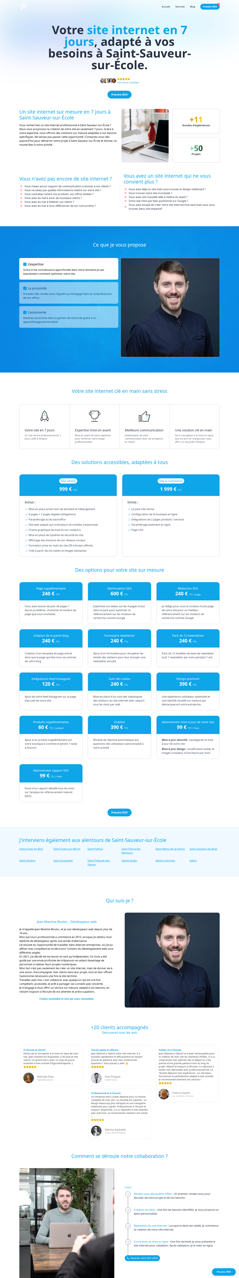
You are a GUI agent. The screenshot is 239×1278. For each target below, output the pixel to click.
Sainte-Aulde (129, 860)
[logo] (23, 7)
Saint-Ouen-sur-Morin (66, 849)
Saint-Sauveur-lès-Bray (203, 849)
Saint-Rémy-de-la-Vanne (170, 849)
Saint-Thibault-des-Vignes (98, 862)
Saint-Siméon (27, 860)
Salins (193, 860)
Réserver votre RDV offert (144, 1258)
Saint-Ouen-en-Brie (31, 849)
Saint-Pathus (95, 849)
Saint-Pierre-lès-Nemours (131, 851)
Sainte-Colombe (165, 860)
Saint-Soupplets (63, 860)
